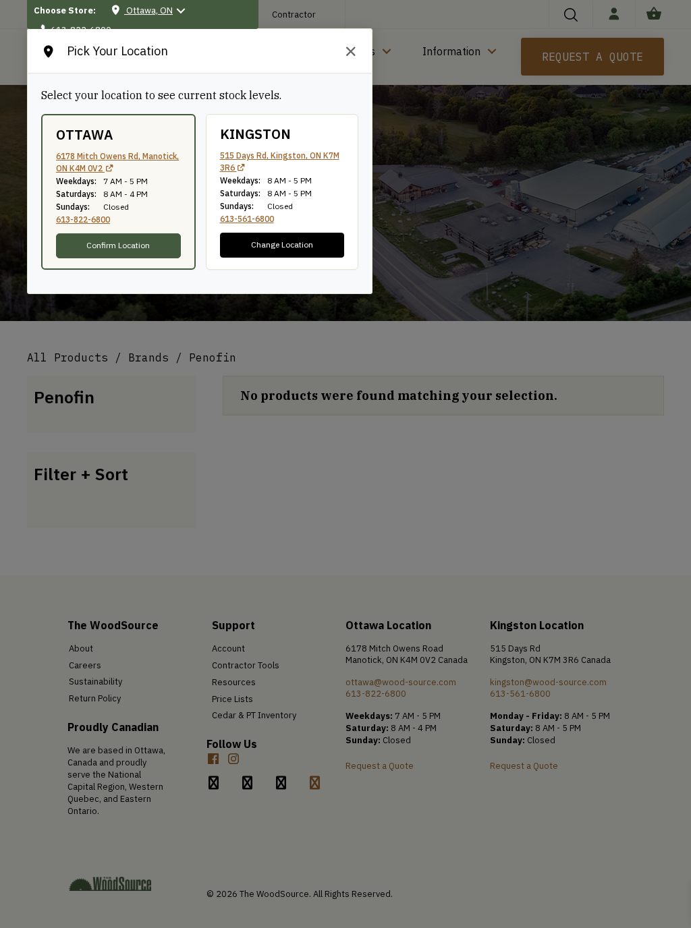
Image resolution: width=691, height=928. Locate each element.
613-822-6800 (83, 219)
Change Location (282, 244)
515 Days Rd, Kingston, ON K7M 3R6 (279, 161)
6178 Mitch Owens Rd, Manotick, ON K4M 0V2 (117, 162)
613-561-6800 (247, 219)
